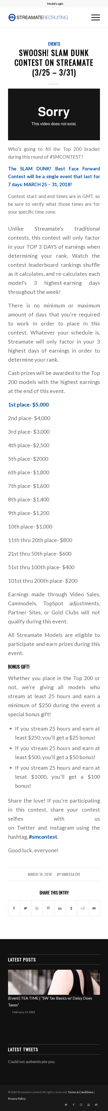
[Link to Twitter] (66, 1104)
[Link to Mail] (96, 1104)
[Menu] (93, 17)
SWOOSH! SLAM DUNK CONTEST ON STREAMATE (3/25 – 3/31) (54, 62)
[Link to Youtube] (88, 1104)
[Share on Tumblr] (71, 908)
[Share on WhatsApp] (36, 908)
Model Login (55, 3)
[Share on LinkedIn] (59, 908)
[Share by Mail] (93, 908)
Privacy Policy (17, 1098)
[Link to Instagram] (81, 1104)
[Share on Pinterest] (48, 908)
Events (54, 44)
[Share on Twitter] (25, 908)
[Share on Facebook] (14, 908)
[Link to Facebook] (73, 1104)
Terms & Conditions (80, 1092)
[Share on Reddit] (82, 908)
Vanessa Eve (71, 874)
